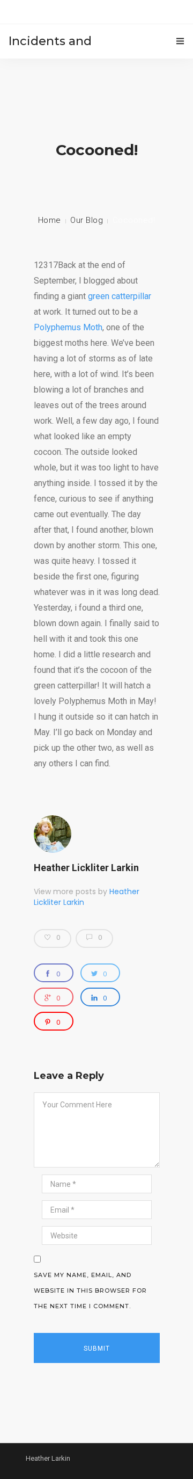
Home (49, 220)
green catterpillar (119, 296)
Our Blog (86, 220)
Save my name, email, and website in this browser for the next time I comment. (90, 1290)
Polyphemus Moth (68, 327)
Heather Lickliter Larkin (86, 867)
